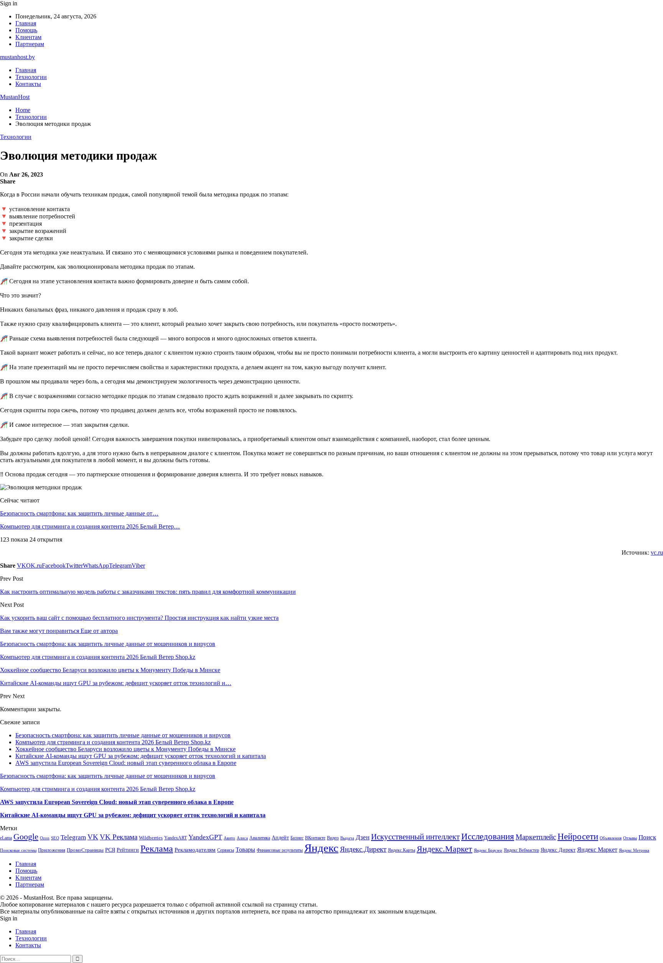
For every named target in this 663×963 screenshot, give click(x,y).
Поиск (647, 837)
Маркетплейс (536, 837)
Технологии (31, 77)
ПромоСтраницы (85, 850)
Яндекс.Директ (363, 849)
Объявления (611, 838)
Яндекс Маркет (597, 849)
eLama (6, 838)
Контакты (28, 84)
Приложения (51, 850)
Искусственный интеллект (415, 836)
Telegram (73, 837)
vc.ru (657, 552)
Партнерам (29, 44)
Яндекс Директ (558, 850)
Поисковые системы (18, 850)
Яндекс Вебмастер (521, 850)
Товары (245, 849)
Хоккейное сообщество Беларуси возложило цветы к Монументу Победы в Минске (125, 749)
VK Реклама (118, 837)
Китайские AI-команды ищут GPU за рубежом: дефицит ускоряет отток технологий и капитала (140, 756)
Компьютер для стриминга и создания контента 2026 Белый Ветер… (90, 526)
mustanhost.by (17, 57)
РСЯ (110, 850)
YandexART (175, 838)
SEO (55, 838)
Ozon (44, 838)
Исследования (487, 836)
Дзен (362, 837)
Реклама (156, 849)
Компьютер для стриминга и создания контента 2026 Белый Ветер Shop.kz (113, 742)
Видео (333, 838)
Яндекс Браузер (488, 850)
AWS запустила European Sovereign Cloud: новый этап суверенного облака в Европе (125, 763)
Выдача (347, 838)
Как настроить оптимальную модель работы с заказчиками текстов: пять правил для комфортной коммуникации (148, 591)
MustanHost (15, 97)
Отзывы (630, 838)
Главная (25, 23)
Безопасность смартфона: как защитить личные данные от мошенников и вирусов (123, 735)
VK (92, 837)
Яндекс (321, 848)
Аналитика (259, 838)
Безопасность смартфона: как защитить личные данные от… (79, 513)
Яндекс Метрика (634, 850)
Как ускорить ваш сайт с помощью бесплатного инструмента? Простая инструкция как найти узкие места (139, 617)
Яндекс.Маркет (444, 849)
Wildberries (151, 838)
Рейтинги (128, 850)
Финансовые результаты (280, 850)
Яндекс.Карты (401, 850)
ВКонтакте (315, 838)
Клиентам (28, 37)
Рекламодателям (195, 849)
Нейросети (577, 836)
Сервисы (225, 850)
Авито (229, 838)
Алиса (242, 838)
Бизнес (296, 838)
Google (25, 836)
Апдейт (280, 838)
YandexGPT (205, 837)
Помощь (26, 30)
